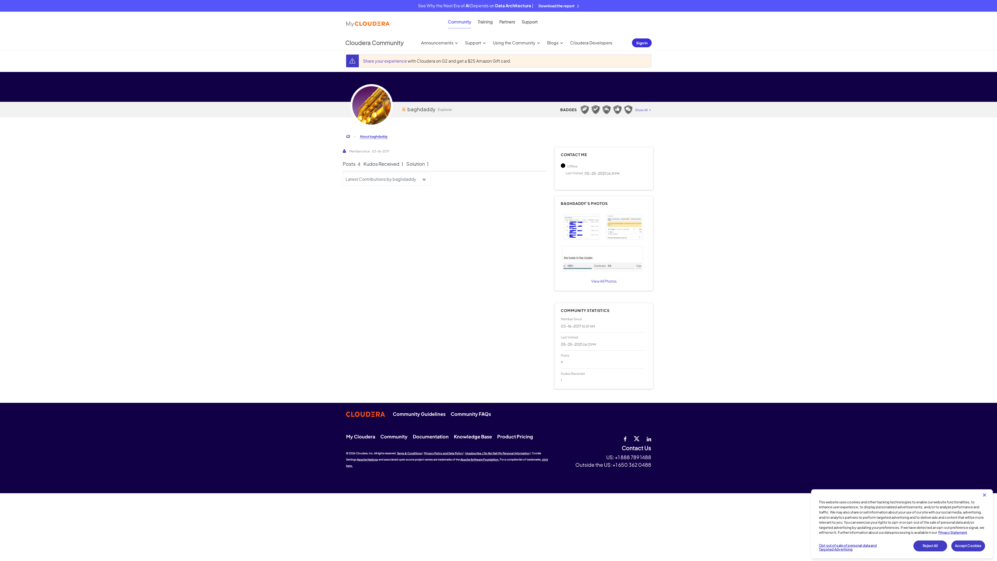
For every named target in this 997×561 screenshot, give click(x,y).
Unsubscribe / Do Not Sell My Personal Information (497, 453)
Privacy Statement (952, 532)
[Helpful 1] (584, 109)
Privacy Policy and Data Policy (443, 453)
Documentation (431, 436)
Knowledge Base (473, 436)
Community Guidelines (419, 414)
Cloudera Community (374, 42)
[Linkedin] (649, 438)
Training (485, 21)
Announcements (437, 42)
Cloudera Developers (591, 42)
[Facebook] (625, 438)
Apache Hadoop (367, 459)
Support (530, 21)
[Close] (984, 495)
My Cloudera (360, 436)
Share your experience (385, 61)
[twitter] (637, 438)
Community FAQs (471, 414)
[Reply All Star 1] (606, 109)
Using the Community (514, 42)
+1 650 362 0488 (631, 465)
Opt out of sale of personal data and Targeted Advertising (848, 547)
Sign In (642, 43)
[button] (581, 227)
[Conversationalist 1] (628, 109)
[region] (902, 523)
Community (459, 21)
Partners (507, 21)
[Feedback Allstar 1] (617, 109)
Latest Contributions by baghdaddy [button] (381, 179)
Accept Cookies (968, 546)
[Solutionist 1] (595, 109)
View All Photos (604, 281)
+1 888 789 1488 (633, 457)
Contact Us (636, 448)
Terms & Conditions (409, 453)
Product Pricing (515, 436)
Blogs (552, 42)
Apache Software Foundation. (479, 459)
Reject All (930, 546)
